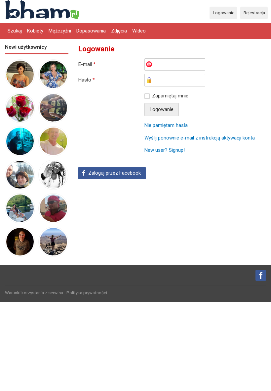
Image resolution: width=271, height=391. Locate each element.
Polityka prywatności (86, 292)
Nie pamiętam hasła (166, 125)
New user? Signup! (164, 150)
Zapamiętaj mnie (170, 96)
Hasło (86, 80)
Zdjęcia (119, 31)
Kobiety (35, 31)
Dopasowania (91, 31)
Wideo (139, 31)
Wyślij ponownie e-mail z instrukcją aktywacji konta (199, 138)
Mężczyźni (60, 31)
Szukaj (15, 31)
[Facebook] (260, 275)
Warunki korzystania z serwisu (34, 292)
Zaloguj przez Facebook (114, 173)
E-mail (87, 64)
